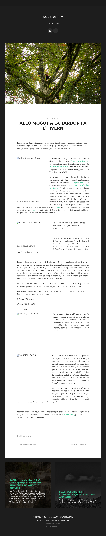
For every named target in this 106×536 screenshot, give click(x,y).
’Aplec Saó (78, 183)
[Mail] (55, 30)
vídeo (32, 210)
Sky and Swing (69, 415)
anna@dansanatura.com (46, 517)
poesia (57, 207)
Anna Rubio (53, 17)
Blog (28, 436)
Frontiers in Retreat (79, 161)
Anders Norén (56, 527)
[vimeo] (50, 30)
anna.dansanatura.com (56, 521)
